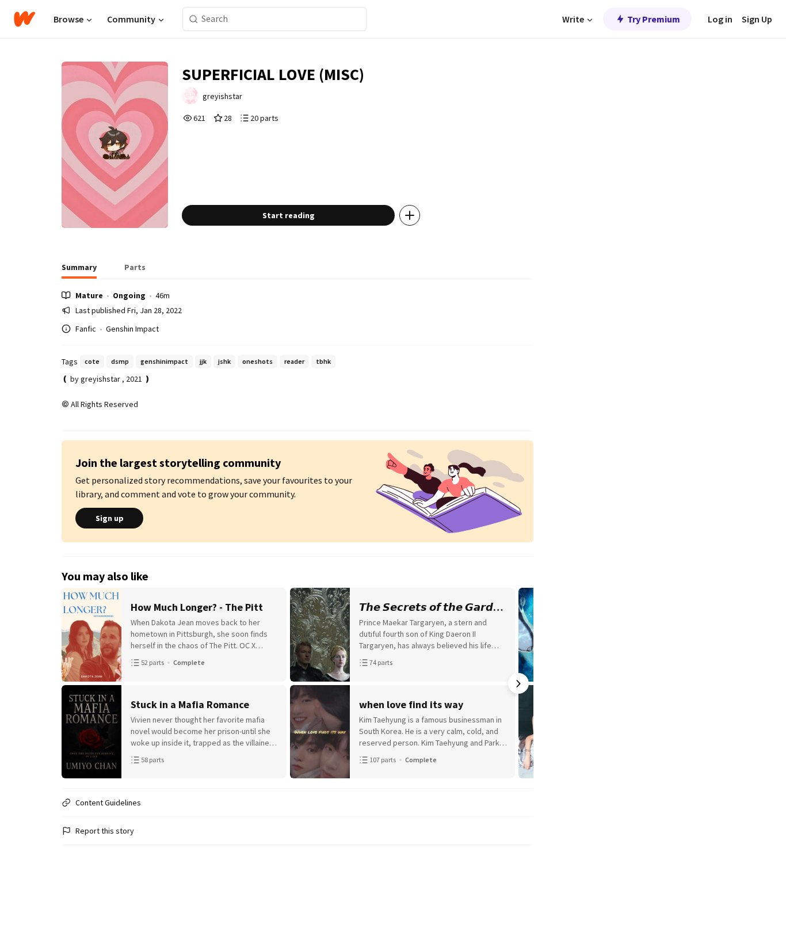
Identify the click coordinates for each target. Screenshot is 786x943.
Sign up (110, 518)
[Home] (24, 19)
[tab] (79, 271)
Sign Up (757, 19)
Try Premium (653, 19)
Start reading (288, 215)
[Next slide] (518, 683)
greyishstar (222, 96)
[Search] (193, 19)
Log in (720, 19)
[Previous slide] (76, 683)
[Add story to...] (409, 215)
